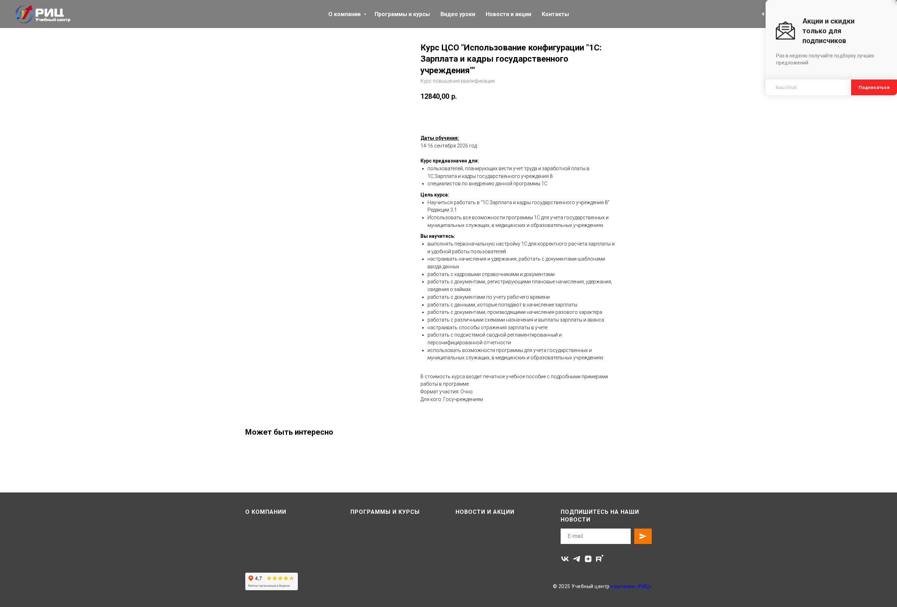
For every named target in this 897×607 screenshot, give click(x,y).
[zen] (588, 558)
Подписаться (874, 87)
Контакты (555, 14)
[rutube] (599, 558)
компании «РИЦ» (631, 586)
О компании (345, 14)
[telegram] (576, 558)
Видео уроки (457, 14)
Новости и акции (508, 14)
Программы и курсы (402, 14)
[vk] (565, 558)
